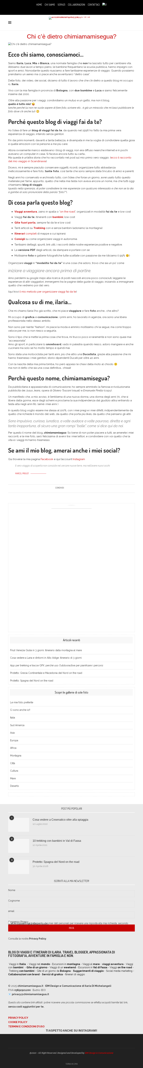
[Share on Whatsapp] (79, 488)
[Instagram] (69, 10)
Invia (71, 927)
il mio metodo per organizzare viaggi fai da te (48, 291)
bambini (57, 217)
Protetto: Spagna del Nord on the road (31, 680)
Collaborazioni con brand (24, 974)
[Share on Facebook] (66, 488)
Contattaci (94, 4)
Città (12, 763)
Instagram (79, 459)
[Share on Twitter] (69, 488)
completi (25, 233)
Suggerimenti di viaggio (88, 970)
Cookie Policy (17, 1022)
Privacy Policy (18, 1017)
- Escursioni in (65, 964)
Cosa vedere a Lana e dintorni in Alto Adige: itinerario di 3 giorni (46, 657)
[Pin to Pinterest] (72, 488)
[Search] (133, 22)
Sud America (17, 725)
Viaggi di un (63, 967)
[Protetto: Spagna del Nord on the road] (18, 867)
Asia (12, 732)
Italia (12, 717)
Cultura (14, 770)
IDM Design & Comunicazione (99, 1053)
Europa (14, 740)
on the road (67, 211)
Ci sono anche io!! (20, 710)
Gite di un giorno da (54, 970)
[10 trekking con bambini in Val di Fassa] (18, 846)
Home (39, 4)
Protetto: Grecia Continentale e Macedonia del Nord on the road (46, 673)
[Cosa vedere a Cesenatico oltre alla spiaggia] (18, 825)
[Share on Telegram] (82, 488)
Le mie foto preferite (21, 702)
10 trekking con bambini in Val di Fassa (57, 840)
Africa (13, 748)
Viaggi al (91, 964)
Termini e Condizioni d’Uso (26, 1026)
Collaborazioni (76, 4)
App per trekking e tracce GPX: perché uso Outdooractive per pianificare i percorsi (56, 665)
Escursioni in (92, 967)
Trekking (39, 228)
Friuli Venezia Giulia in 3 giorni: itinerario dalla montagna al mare (46, 650)
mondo (45, 964)
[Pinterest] (74, 10)
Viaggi (121, 967)
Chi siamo (50, 4)
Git (16, 222)
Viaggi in (17, 964)
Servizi (61, 4)
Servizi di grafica (52, 974)
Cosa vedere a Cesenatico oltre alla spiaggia (60, 819)
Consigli (19, 239)
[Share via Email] (85, 488)
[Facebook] (64, 10)
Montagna (15, 755)
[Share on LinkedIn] (76, 488)
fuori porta (28, 222)
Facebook (47, 459)
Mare (13, 778)
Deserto (14, 786)
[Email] (79, 10)
